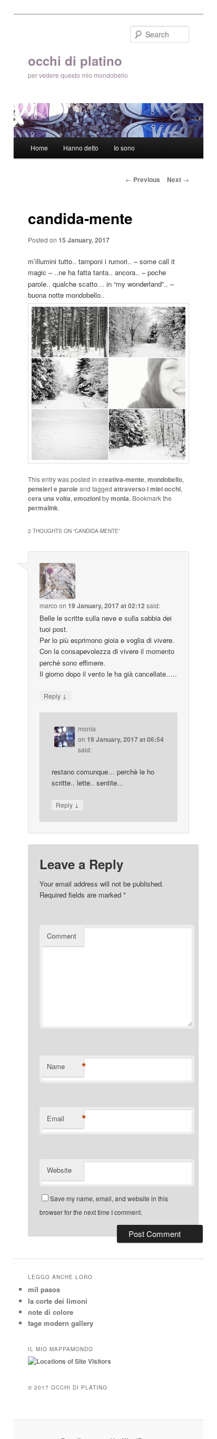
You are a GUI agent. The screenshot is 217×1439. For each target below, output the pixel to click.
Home (39, 147)
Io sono (124, 147)
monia (120, 498)
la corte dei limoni (57, 1301)
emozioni (87, 498)
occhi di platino (75, 60)
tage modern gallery (60, 1323)
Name (65, 1066)
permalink (43, 507)
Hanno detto (80, 147)
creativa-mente (121, 479)
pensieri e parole (53, 489)
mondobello (164, 479)
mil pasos (44, 1289)
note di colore (50, 1312)
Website (59, 1170)
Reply (55, 695)
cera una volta (49, 498)
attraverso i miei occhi (147, 489)
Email (65, 1118)
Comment (61, 936)
